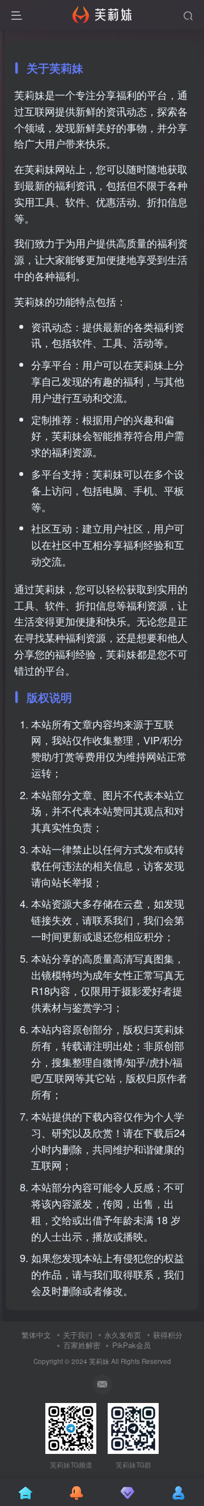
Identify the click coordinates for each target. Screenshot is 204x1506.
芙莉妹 (99, 1361)
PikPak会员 (131, 1345)
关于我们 (77, 1334)
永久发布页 (122, 1334)
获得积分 (167, 1334)
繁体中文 (36, 1334)
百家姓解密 (81, 1345)
